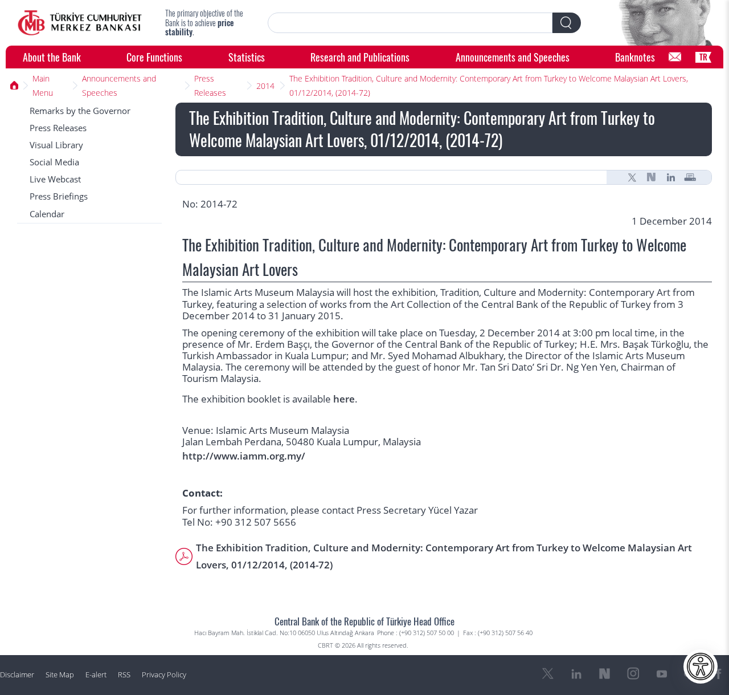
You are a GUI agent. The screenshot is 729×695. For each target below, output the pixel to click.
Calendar (47, 214)
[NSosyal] (651, 177)
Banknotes (635, 56)
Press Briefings (59, 196)
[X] (632, 177)
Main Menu (42, 85)
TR (703, 57)
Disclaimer (17, 675)
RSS (124, 675)
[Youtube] (662, 674)
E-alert (96, 675)
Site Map (60, 675)
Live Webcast (55, 179)
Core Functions (154, 56)
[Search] (566, 23)
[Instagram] (633, 674)
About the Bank (52, 56)
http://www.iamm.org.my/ (243, 455)
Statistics (246, 56)
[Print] (690, 177)
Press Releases (210, 85)
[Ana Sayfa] (14, 85)
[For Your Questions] (675, 57)
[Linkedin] (671, 177)
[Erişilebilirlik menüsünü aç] (700, 666)
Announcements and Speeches (513, 56)
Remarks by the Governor (80, 111)
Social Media (54, 162)
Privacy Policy (164, 675)
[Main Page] (79, 22)
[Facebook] (718, 674)
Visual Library (56, 145)
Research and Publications (359, 56)
